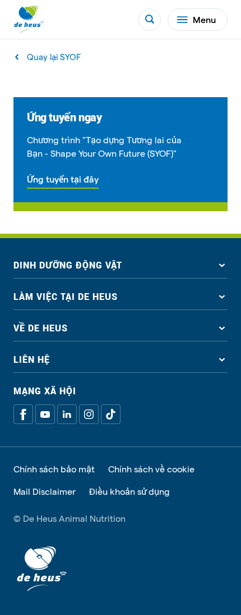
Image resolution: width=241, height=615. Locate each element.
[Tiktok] (111, 414)
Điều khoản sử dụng (129, 491)
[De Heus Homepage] (29, 19)
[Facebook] (23, 414)
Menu (204, 19)
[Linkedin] (67, 414)
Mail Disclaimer (44, 491)
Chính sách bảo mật (54, 468)
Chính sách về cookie (151, 468)
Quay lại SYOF (54, 57)
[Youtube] (45, 414)
